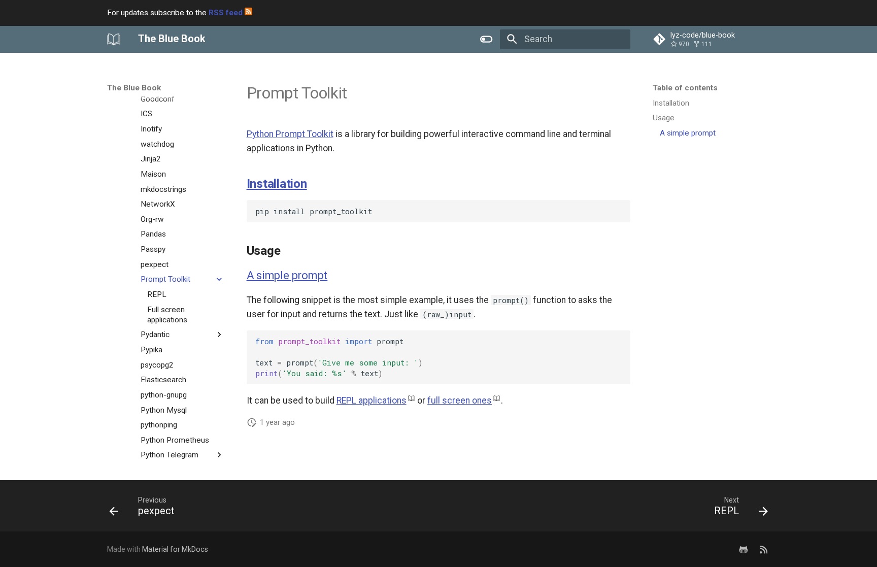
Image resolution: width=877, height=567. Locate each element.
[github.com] (743, 549)
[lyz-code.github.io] (763, 549)
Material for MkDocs (175, 549)
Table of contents (685, 87)
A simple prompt (287, 275)
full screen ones (459, 400)
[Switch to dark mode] (487, 39)
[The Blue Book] (114, 39)
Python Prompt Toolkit (290, 134)
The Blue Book (134, 87)
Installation (277, 184)
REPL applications (371, 400)
